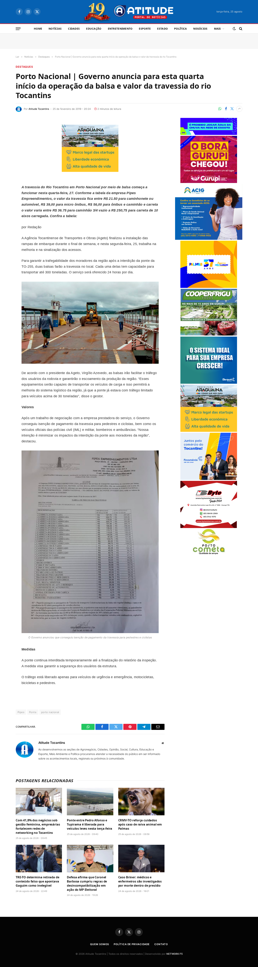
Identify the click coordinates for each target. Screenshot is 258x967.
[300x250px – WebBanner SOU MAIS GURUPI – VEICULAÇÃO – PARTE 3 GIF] (208, 182)
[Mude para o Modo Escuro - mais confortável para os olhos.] (234, 28)
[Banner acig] (208, 238)
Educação (93, 28)
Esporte (145, 28)
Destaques (24, 66)
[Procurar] (240, 29)
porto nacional (50, 712)
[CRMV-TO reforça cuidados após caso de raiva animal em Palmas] (141, 801)
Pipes (21, 712)
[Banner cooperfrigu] (208, 334)
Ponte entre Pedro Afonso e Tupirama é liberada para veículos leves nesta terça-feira (89, 824)
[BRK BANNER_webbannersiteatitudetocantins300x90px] (208, 133)
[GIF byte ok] (208, 527)
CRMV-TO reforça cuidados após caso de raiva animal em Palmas (140, 824)
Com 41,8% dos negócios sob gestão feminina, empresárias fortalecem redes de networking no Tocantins (38, 826)
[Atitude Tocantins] (129, 11)
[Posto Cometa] (208, 553)
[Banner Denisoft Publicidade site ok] (208, 382)
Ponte (32, 712)
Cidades (74, 28)
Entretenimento (120, 28)
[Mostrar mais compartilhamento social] (239, 109)
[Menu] (18, 29)
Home (38, 28)
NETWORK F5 (174, 953)
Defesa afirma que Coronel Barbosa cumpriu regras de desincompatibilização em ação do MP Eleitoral (87, 883)
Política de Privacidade (132, 944)
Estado (162, 28)
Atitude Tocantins (39, 108)
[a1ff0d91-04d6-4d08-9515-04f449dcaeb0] (208, 478)
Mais (217, 28)
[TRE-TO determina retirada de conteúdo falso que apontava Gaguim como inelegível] (39, 858)
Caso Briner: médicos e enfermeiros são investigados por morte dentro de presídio (140, 881)
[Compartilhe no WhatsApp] (220, 109)
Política (180, 28)
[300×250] (208, 286)
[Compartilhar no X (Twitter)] (232, 109)
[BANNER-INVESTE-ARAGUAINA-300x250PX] (90, 171)
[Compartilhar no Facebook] (226, 109)
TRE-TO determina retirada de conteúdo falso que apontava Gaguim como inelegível (37, 881)
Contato (161, 944)
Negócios (200, 28)
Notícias (55, 28)
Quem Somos (99, 944)
